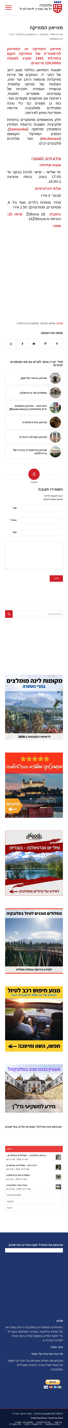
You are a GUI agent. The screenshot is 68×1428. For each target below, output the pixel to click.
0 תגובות (44, 34)
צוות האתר (56, 1347)
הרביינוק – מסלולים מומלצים (21, 1165)
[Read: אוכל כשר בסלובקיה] (58, 1187)
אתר (14, 532)
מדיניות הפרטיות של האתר (47, 1353)
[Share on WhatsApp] (11, 344)
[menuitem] (9, 7)
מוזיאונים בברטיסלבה (25, 34)
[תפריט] (9, 7)
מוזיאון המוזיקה (47, 323)
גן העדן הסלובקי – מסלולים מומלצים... (26, 1155)
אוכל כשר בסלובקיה (16, 1185)
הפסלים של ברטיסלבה (18, 1175)
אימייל (13, 520)
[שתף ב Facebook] (57, 344)
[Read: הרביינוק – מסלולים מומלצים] (58, 1167)
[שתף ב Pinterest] (45, 344)
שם (14, 508)
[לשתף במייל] (34, 344)
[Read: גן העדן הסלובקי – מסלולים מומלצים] (58, 1157)
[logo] (40, 7)
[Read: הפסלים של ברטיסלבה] (58, 1177)
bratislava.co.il (56, 39)
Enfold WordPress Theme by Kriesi (47, 1418)
